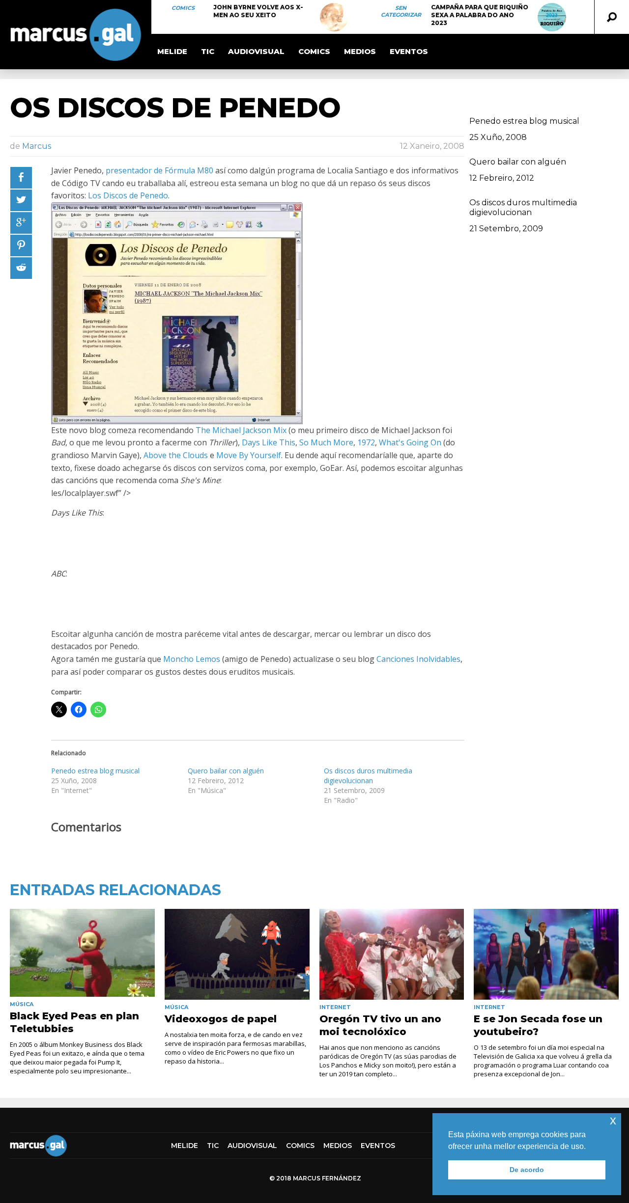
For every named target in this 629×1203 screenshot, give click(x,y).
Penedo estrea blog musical (95, 770)
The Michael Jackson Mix (241, 430)
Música (21, 1004)
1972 (366, 442)
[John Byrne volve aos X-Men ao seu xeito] (334, 17)
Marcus (36, 146)
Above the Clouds (175, 455)
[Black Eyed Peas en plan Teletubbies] (82, 952)
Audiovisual (256, 51)
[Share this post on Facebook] (21, 178)
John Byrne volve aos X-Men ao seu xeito (258, 11)
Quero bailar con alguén (226, 770)
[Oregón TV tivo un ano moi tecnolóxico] (391, 954)
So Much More (326, 442)
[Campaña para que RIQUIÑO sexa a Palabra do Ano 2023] (552, 17)
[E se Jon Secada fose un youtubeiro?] (546, 954)
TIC (207, 51)
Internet (335, 1007)
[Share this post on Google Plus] (21, 223)
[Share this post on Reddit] (21, 268)
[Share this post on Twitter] (21, 200)
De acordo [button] (527, 1170)
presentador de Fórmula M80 (159, 170)
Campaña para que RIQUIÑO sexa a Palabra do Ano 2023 (479, 15)
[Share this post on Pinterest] (21, 245)
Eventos (409, 51)
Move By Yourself (248, 455)
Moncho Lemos (191, 659)
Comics (183, 7)
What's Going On (410, 442)
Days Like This (268, 442)
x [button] (613, 1120)
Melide (172, 51)
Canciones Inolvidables (418, 659)
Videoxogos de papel (221, 1019)
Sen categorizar (401, 11)
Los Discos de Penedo (128, 195)
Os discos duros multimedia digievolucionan (368, 775)
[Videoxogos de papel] (237, 954)
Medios (360, 51)
